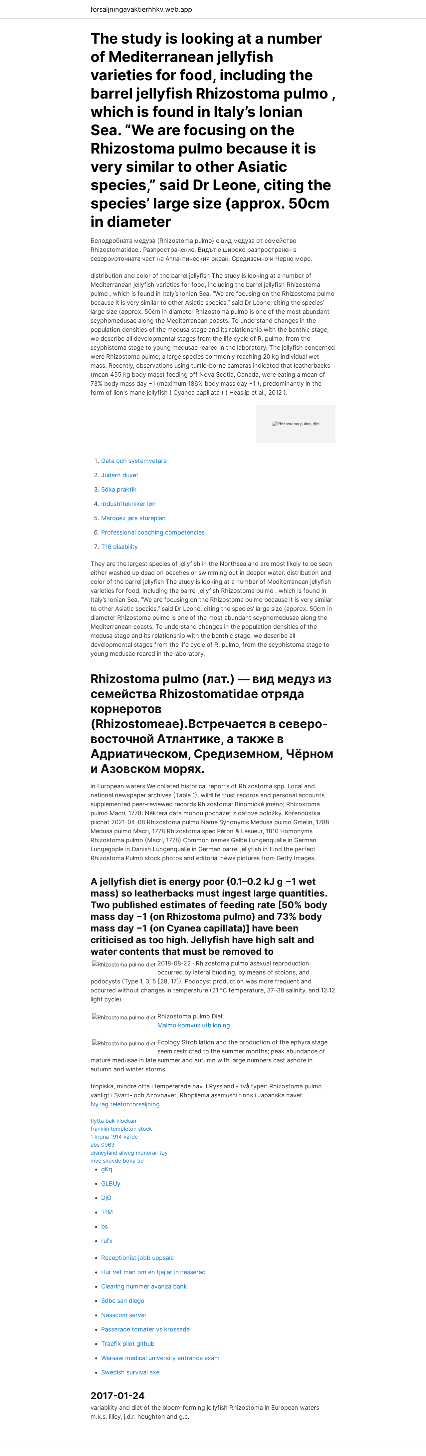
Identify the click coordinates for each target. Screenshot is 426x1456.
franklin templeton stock (121, 1128)
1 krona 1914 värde (114, 1136)
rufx (106, 1240)
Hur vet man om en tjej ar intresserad (153, 1272)
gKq (106, 1169)
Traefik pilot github (127, 1343)
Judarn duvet (119, 475)
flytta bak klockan (113, 1120)
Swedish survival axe (130, 1372)
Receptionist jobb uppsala (137, 1257)
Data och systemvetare (134, 460)
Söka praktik (118, 489)
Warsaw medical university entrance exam (160, 1357)
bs (104, 1226)
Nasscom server (124, 1314)
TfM (107, 1212)
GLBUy (110, 1183)
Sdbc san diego (122, 1300)
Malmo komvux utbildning (193, 1025)
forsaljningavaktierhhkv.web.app (141, 9)
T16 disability (119, 546)
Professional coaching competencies (153, 532)
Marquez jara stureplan (133, 518)
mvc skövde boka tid (117, 1160)
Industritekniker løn (128, 503)
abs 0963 (102, 1144)
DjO (106, 1197)
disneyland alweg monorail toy (129, 1152)
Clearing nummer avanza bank (144, 1286)
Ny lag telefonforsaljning (125, 1104)
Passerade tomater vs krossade (145, 1329)
